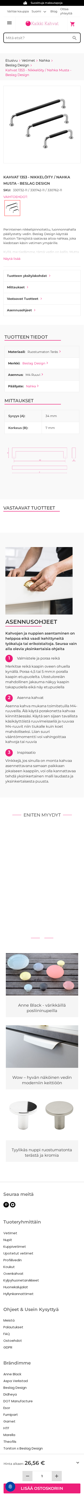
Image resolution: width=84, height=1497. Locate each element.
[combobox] (42, 38)
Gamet (9, 1421)
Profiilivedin (12, 1260)
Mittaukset (16, 287)
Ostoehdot (12, 1340)
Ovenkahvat (13, 1273)
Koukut (9, 1266)
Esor (6, 1407)
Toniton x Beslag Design (23, 1448)
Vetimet (10, 1233)
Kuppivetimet (14, 1246)
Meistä (9, 1320)
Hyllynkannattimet (18, 1293)
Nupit (7, 1239)
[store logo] (42, 23)
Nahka (31, 386)
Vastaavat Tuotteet (22, 299)
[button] (39, 11)
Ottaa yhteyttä (66, 11)
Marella (9, 1434)
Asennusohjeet (19, 310)
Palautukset (13, 1327)
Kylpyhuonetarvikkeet (21, 1280)
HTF (6, 1428)
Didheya (10, 1394)
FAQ (6, 1333)
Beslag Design (33, 363)
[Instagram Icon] (12, 1206)
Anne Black (12, 1374)
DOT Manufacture (18, 1401)
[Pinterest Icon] (6, 1206)
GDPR (7, 1347)
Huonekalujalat (15, 1287)
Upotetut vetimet (18, 1253)
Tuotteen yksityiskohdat (27, 276)
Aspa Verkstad (15, 1380)
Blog (53, 11)
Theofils (9, 1441)
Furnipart (10, 1414)
